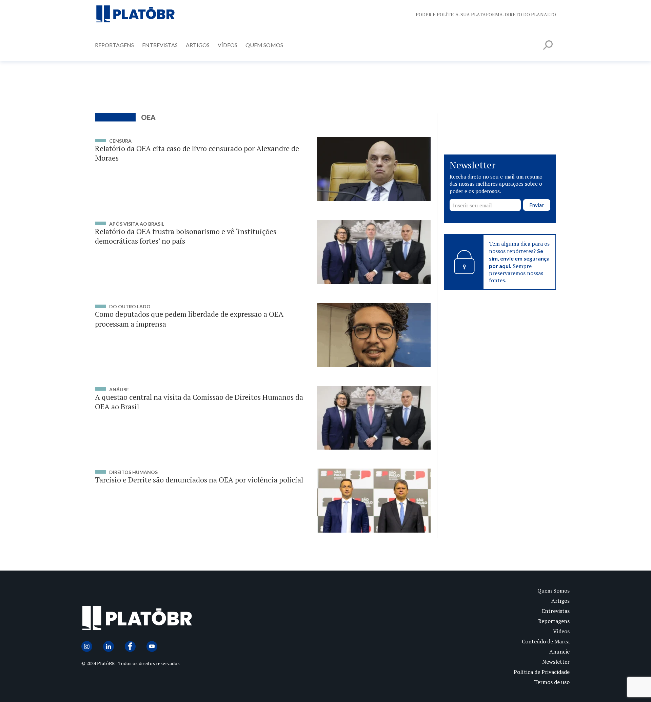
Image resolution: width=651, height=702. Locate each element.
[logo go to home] (203, 619)
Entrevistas (160, 45)
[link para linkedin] (108, 646)
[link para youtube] (151, 646)
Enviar (536, 205)
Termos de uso (552, 682)
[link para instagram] (86, 646)
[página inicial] (135, 14)
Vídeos (227, 45)
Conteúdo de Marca (546, 641)
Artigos (198, 45)
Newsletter (556, 661)
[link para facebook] (130, 646)
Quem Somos (264, 45)
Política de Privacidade (542, 672)
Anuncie (559, 651)
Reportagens (114, 45)
